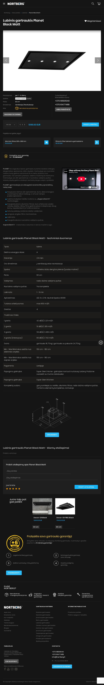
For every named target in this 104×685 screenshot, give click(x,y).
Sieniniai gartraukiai (43, 615)
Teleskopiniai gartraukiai (45, 633)
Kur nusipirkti (8, 617)
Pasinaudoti (14, 573)
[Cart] (99, 4)
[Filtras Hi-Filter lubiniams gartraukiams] (97, 142)
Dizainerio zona (9, 615)
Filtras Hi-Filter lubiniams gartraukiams (69, 141)
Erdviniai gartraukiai (43, 612)
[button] (6, 60)
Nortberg (7, 13)
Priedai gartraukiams (43, 638)
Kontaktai (7, 631)
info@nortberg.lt (58, 657)
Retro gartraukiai (42, 620)
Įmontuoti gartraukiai (43, 631)
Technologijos (9, 623)
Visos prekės (16, 13)
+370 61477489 (62, 105)
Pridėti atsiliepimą (86, 487)
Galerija (7, 620)
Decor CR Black (40, 517)
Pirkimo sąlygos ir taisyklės (77, 615)
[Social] (5, 669)
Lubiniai (24, 13)
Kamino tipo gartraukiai (44, 628)
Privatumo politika (74, 612)
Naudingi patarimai (12, 114)
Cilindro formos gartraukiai (45, 625)
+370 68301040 (62, 101)
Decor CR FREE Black (65, 517)
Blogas (6, 628)
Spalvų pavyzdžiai (42, 641)
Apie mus (7, 612)
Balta (29, 99)
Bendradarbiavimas (11, 625)
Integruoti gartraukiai (43, 636)
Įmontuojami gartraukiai (44, 617)
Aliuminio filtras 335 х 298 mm (15, 141)
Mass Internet (96, 682)
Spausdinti (52, 435)
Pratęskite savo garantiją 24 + (19, 156)
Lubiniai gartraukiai (43, 623)
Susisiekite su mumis (62, 667)
